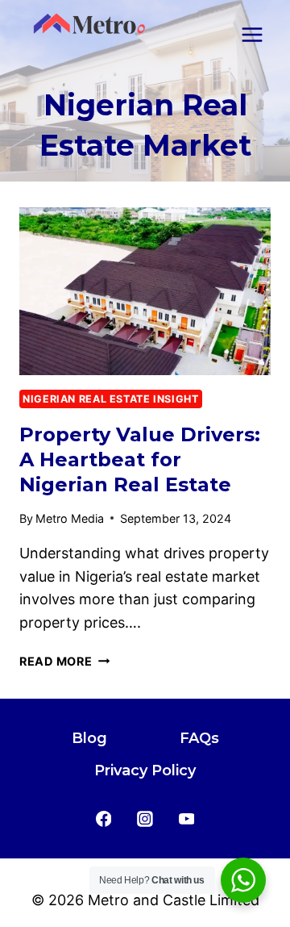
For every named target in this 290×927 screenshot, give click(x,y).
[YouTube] (187, 819)
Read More (64, 661)
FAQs (199, 738)
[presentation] (145, 291)
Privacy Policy (145, 770)
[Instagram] (145, 819)
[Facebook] (104, 819)
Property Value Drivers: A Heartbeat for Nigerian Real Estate (139, 459)
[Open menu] (252, 34)
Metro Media (69, 518)
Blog (89, 738)
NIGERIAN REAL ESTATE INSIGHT (111, 399)
